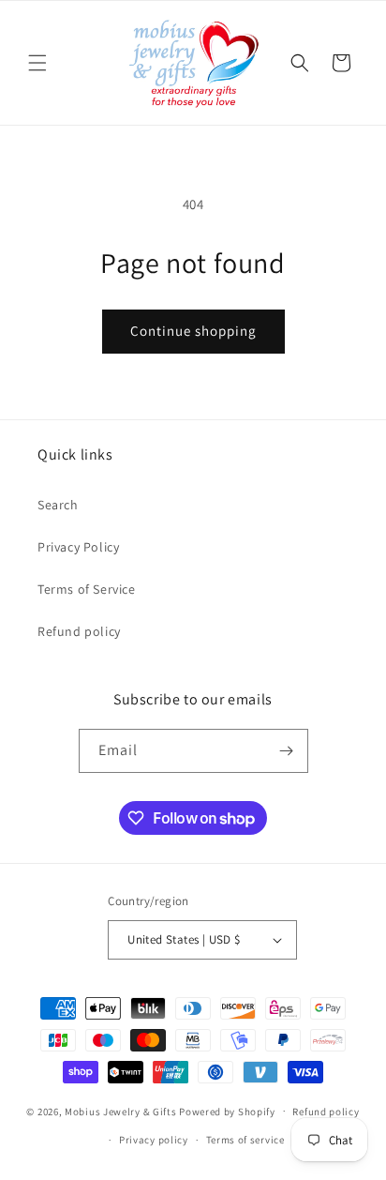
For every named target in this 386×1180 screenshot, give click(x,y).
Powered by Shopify (227, 1110)
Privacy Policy (78, 546)
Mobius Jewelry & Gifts (120, 1110)
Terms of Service (86, 589)
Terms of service (245, 1139)
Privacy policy (153, 1139)
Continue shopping (193, 331)
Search (58, 504)
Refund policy (79, 631)
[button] (37, 62)
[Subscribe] (286, 751)
